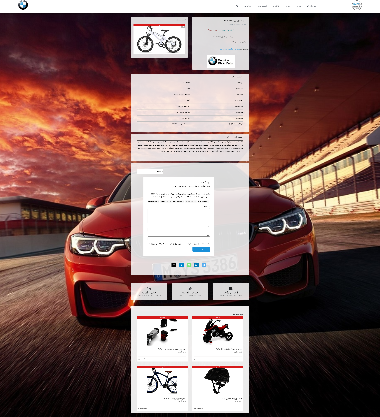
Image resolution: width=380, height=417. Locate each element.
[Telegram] (181, 265)
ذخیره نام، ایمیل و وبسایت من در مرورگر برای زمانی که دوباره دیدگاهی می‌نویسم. (177, 243)
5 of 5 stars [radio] (154, 201)
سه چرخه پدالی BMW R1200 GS (229, 349)
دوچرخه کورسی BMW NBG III (174, 398)
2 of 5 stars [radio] (191, 201)
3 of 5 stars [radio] (179, 201)
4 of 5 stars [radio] (166, 201)
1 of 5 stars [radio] (204, 201)
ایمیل (207, 235)
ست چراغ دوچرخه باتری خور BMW (172, 349)
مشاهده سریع (197, 359)
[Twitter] (204, 265)
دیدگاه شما (205, 206)
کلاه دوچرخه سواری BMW (231, 398)
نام (208, 226)
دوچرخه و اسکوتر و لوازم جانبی (230, 49)
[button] (183, 26)
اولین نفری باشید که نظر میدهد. (238, 24)
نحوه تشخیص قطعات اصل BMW (213, 148)
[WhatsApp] (189, 265)
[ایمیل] (174, 265)
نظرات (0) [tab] (160, 171)
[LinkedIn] (196, 265)
